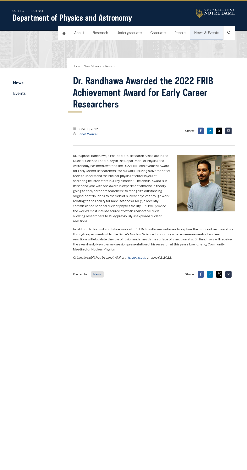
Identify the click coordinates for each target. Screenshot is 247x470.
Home (76, 66)
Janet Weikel (87, 134)
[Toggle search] (229, 33)
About (79, 33)
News (108, 66)
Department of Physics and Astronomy (72, 17)
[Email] (228, 131)
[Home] (64, 33)
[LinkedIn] (210, 131)
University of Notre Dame (215, 13)
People (180, 33)
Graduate (158, 33)
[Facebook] (201, 131)
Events (19, 93)
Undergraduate (129, 33)
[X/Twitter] (219, 131)
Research (100, 33)
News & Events (206, 33)
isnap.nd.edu (137, 257)
